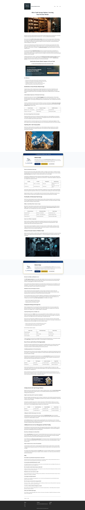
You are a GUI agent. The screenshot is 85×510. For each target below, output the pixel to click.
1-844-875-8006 (29, 163)
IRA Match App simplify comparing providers (49, 56)
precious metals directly (37, 438)
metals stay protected (43, 47)
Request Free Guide (44, 271)
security (42, 97)
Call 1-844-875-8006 (51, 271)
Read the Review (37, 271)
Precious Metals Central (35, 6)
